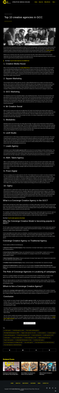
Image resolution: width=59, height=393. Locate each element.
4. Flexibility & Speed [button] (7, 262)
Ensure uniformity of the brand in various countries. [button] (37, 280)
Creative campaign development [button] (9, 253)
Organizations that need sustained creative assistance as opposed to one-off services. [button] (31, 293)
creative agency (7, 337)
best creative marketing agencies (32, 330)
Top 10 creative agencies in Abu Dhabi (16, 218)
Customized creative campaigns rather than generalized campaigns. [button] (28, 228)
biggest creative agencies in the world (28, 332)
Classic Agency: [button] (16, 258)
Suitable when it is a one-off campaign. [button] (22, 265)
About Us (18, 383)
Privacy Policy (31, 388)
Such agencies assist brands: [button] (24, 277)
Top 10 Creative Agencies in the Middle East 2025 (13, 342)
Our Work (33, 383)
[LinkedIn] (49, 350)
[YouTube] (55, 391)
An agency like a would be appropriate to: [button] (18, 290)
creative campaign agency (17, 337)
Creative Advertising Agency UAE (23, 335)
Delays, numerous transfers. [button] (23, 262)
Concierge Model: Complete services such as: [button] (44, 252)
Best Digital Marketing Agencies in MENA (11, 332)
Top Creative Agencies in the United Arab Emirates (44, 342)
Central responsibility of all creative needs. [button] (11, 233)
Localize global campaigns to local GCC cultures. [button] (40, 277)
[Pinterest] (36, 350)
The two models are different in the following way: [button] (13, 244)
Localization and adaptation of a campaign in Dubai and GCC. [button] (29, 253)
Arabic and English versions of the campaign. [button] (17, 234)
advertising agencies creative (18, 330)
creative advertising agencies (9, 335)
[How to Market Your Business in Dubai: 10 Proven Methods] (29, 366)
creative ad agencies (42, 332)
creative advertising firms (36, 335)
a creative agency (7, 330)
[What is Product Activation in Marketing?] (48, 366)
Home (12, 383)
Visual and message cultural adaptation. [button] (35, 234)
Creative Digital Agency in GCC (30, 337)
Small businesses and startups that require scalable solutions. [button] (21, 267)
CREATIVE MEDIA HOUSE (21, 2)
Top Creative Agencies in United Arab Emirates (12, 344)
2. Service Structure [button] (7, 252)
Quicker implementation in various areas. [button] (20, 230)
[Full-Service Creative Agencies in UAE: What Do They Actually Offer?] (11, 366)
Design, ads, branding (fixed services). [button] (23, 252)
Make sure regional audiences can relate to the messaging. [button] (15, 280)
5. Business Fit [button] (6, 265)
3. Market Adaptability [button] (7, 258)
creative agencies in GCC (48, 335)
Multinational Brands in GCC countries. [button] (42, 290)
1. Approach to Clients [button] (8, 247)
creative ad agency (51, 332)
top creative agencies (28, 342)
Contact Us (45, 383)
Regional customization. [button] (25, 258)
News (39, 383)
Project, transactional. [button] (22, 247)
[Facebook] (9, 350)
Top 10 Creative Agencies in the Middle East (19, 60)
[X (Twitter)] (23, 350)
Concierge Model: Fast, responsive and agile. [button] (43, 262)
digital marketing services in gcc (44, 337)
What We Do (25, 383)
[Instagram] (49, 388)
